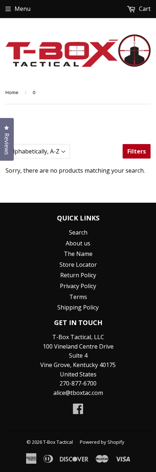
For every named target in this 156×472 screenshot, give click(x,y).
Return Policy (78, 275)
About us (78, 243)
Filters (136, 151)
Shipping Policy (78, 307)
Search (78, 232)
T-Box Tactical (58, 442)
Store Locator (78, 265)
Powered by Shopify (102, 442)
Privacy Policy (78, 286)
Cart (144, 9)
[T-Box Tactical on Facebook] (78, 411)
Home (12, 92)
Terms (78, 297)
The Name (78, 254)
